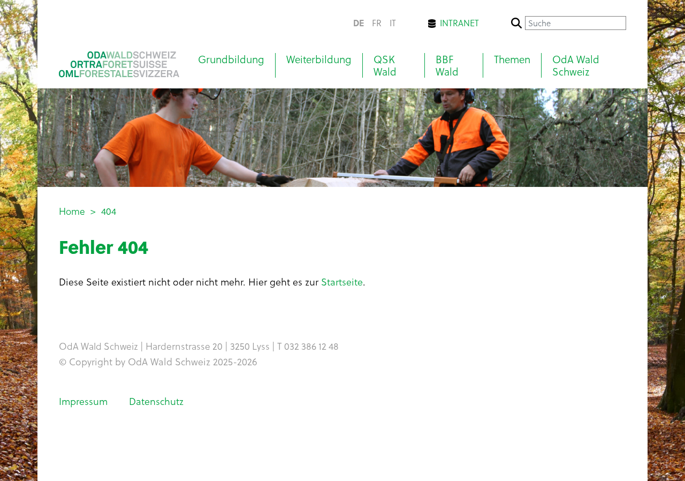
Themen (512, 59)
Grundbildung (231, 59)
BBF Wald (447, 65)
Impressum (83, 401)
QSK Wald (385, 65)
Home (72, 211)
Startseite (342, 281)
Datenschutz (156, 401)
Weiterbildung (319, 59)
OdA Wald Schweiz (575, 65)
